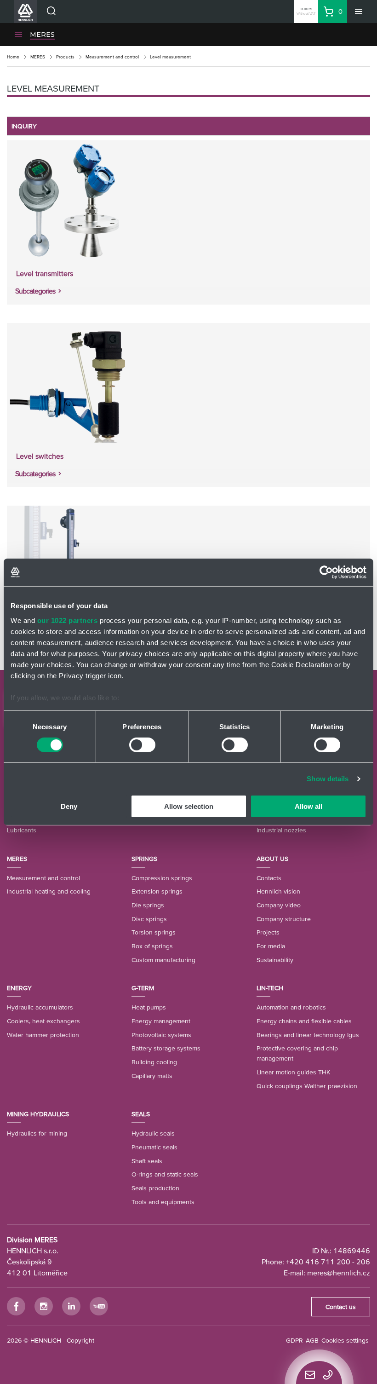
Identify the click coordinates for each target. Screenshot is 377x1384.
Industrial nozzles (281, 830)
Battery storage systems (165, 1048)
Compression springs (161, 878)
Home (13, 56)
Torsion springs (153, 932)
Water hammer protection (43, 1034)
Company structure (284, 919)
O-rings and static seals (164, 1174)
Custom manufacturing (163, 959)
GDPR (294, 1340)
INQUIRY (24, 126)
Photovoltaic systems (161, 1034)
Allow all (308, 806)
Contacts (269, 878)
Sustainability (275, 959)
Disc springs (149, 919)
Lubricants (21, 830)
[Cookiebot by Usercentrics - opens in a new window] (326, 572)
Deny (69, 806)
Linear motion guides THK (293, 1072)
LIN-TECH (270, 988)
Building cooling (154, 1062)
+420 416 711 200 (318, 1261)
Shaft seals (146, 1161)
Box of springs (152, 946)
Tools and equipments (162, 1201)
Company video (279, 905)
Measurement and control (112, 56)
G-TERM (142, 988)
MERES (42, 34)
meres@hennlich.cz (338, 1273)
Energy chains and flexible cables (304, 1021)
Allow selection (188, 806)
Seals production (155, 1188)
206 (363, 1261)
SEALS (140, 1114)
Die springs (147, 905)
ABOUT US (272, 858)
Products (65, 56)
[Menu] (358, 11)
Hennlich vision (278, 891)
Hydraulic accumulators (40, 1007)
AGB (312, 1340)
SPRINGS (144, 858)
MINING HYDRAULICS (38, 1114)
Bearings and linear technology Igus (308, 1034)
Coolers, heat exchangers (43, 1021)
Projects (268, 932)
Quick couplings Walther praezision (307, 1086)
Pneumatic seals (154, 1147)
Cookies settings (345, 1340)
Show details (327, 779)
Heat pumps (148, 1007)
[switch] (142, 745)
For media (271, 946)
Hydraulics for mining (37, 1133)
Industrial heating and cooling (49, 891)
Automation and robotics (291, 1007)
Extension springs (157, 891)
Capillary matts (151, 1075)
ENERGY (19, 988)
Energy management (160, 1021)
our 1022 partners (67, 620)
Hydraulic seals (153, 1133)
